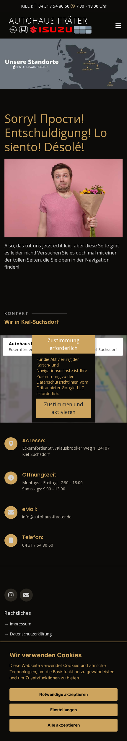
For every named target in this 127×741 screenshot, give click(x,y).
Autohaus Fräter (48, 20)
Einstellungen (63, 709)
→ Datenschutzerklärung (28, 634)
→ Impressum (17, 624)
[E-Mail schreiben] (26, 595)
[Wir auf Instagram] (10, 595)
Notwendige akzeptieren (63, 694)
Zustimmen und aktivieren (63, 408)
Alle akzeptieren (64, 725)
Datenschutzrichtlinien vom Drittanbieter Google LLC (62, 384)
